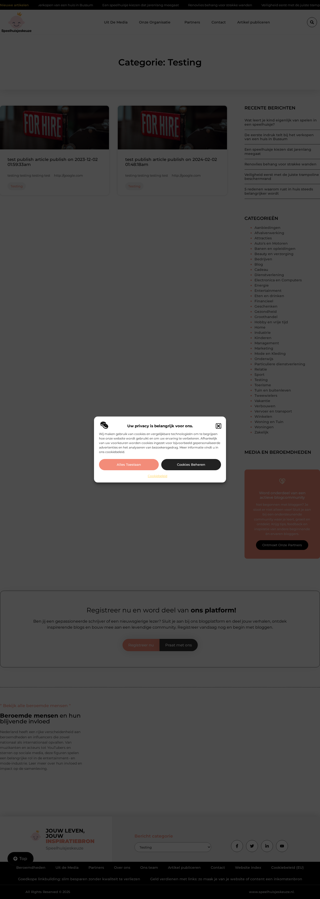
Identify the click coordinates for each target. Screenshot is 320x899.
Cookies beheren (191, 464)
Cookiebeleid (157, 476)
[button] (218, 426)
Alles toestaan (129, 464)
